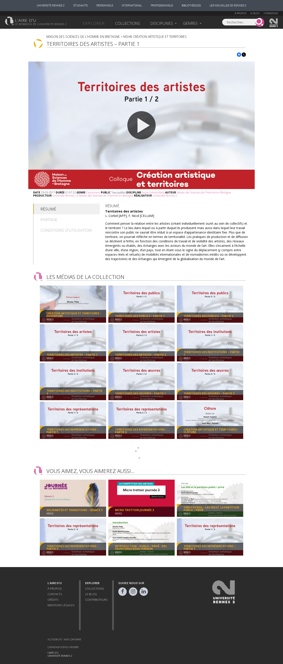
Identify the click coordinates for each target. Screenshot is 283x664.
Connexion (271, 13)
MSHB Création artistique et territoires (155, 37)
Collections (127, 23)
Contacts (55, 594)
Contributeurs (96, 600)
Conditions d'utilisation (66, 230)
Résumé (48, 209)
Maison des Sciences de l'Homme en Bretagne (83, 37)
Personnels (104, 5)
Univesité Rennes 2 (273, 22)
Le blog (255, 13)
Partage (48, 219)
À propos (240, 13)
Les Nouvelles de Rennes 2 (228, 5)
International (132, 5)
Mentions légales (61, 605)
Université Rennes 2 (51, 5)
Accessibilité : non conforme (64, 639)
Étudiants (80, 5)
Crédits (53, 600)
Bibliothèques (191, 5)
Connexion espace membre (63, 647)
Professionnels (162, 5)
